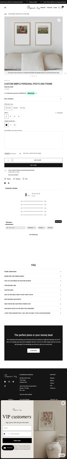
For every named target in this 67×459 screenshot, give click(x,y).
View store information (13, 175)
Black (6, 125)
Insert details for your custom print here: (13, 130)
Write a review (58, 221)
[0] (61, 7)
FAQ (51, 385)
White (10, 125)
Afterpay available (36, 2)
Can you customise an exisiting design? (17, 281)
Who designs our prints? (12, 299)
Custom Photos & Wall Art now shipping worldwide (14, 2)
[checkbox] (50, 227)
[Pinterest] (14, 382)
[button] (33, 201)
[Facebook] (6, 382)
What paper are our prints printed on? (17, 304)
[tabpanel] (33, 240)
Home (5, 14)
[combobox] (6, 433)
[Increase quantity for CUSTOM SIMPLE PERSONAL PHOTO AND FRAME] (10, 160)
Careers (52, 383)
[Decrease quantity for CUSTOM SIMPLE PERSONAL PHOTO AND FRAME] (5, 160)
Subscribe (17, 440)
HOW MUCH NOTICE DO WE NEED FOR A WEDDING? (19, 308)
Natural (15, 125)
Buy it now (33, 165)
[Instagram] (10, 382)
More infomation (9, 99)
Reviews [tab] (9, 222)
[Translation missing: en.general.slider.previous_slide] (30, 76)
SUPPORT (53, 374)
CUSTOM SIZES (8, 290)
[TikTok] (6, 386)
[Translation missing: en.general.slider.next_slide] (36, 76)
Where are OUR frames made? (14, 276)
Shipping (52, 378)
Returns (52, 380)
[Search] (58, 7)
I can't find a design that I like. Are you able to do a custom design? (27, 313)
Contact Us (52, 388)
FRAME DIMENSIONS (10, 272)
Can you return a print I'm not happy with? (18, 295)
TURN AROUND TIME (10, 285)
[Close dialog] (63, 403)
